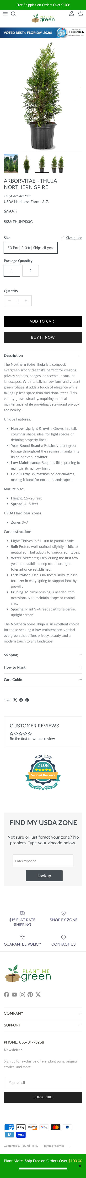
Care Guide (13, 679)
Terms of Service (54, 1145)
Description (13, 355)
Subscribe (43, 1097)
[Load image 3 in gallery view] (43, 95)
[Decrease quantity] (8, 301)
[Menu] (5, 14)
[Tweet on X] (15, 700)
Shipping (11, 655)
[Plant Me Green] (43, 19)
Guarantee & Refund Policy (21, 1145)
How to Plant (15, 667)
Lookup (44, 875)
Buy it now (43, 337)
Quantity (11, 291)
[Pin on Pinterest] (27, 700)
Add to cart (43, 321)
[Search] (16, 14)
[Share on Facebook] (21, 700)
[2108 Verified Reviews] (43, 791)
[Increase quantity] (27, 301)
